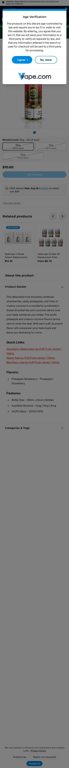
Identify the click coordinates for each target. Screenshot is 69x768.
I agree (21, 59)
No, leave (46, 59)
